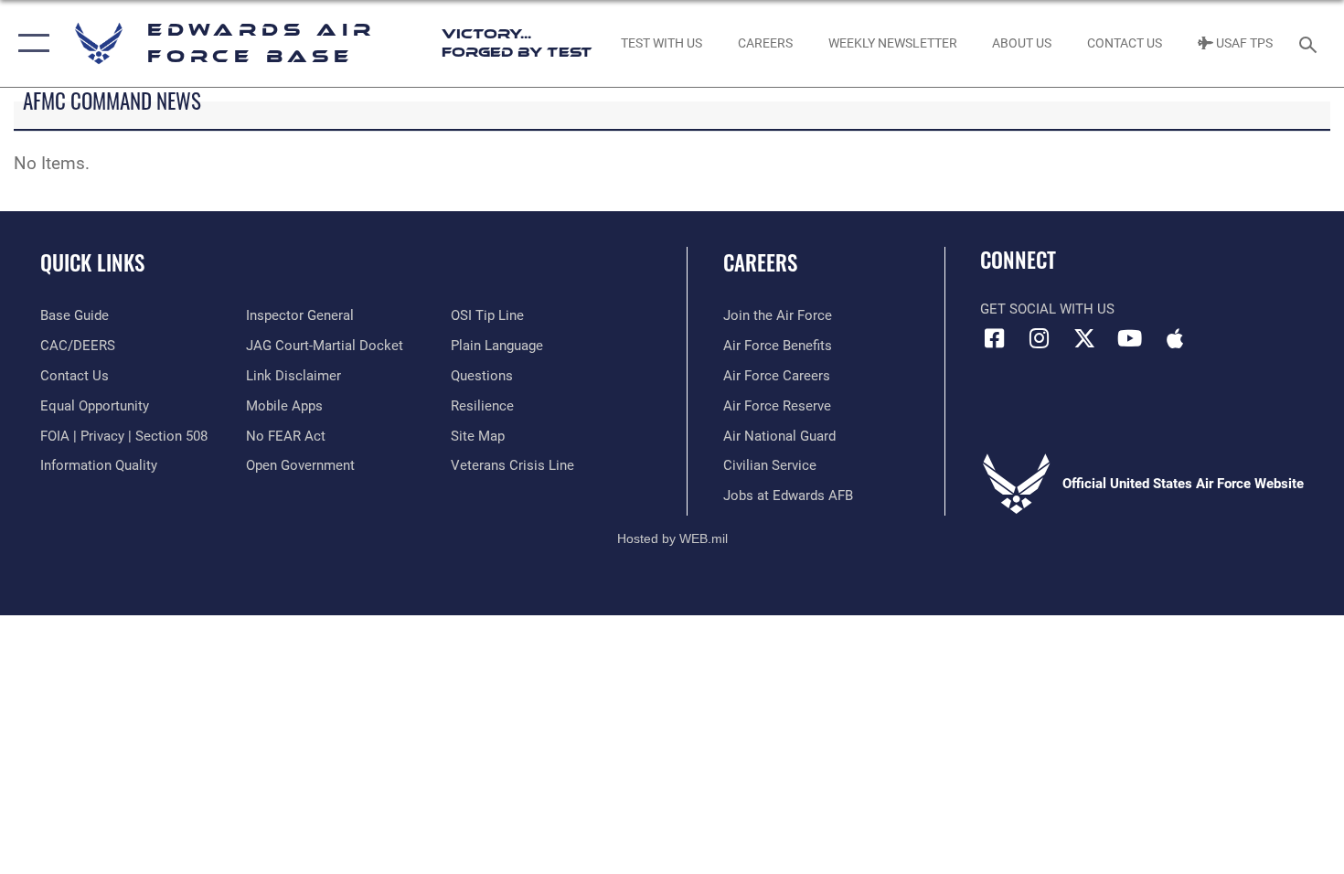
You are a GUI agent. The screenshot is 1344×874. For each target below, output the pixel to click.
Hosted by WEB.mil (672, 538)
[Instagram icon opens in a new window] (1039, 338)
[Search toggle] (1311, 43)
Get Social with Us (1047, 309)
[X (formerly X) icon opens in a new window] (1084, 338)
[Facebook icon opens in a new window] (994, 338)
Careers (760, 262)
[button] (29, 43)
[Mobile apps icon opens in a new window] (1175, 338)
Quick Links (92, 262)
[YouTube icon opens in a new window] (1129, 338)
